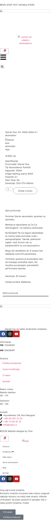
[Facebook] (3, 334)
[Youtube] (16, 334)
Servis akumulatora (10, 462)
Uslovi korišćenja (11, 369)
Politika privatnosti (12, 363)
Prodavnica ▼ (8, 452)
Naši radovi (7, 457)
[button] (2, 66)
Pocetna (6, 446)
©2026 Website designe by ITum (16, 431)
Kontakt (6, 381)
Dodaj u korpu (25, 190)
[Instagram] (10, 334)
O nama (6, 375)
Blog (4, 468)
